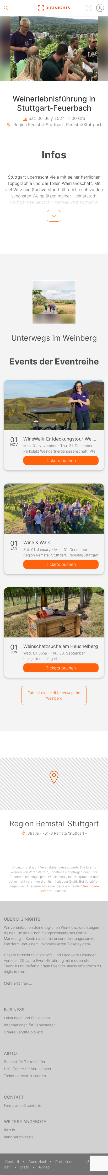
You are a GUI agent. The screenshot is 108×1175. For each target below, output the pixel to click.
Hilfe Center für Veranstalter (27, 1068)
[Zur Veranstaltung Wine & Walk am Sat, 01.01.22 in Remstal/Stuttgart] (54, 509)
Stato (25, 1167)
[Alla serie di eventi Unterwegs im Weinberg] (54, 302)
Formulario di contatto (22, 1105)
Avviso (44, 1167)
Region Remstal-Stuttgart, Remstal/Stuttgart (56, 124)
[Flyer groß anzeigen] (54, 48)
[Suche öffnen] (6, 8)
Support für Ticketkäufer (24, 1061)
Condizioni (37, 1161)
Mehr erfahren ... (18, 983)
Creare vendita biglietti (23, 1032)
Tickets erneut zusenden (25, 1076)
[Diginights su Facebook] (86, 1161)
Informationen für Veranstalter (29, 1025)
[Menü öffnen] (89, 8)
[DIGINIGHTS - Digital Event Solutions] (54, 8)
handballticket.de (19, 1137)
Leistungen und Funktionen (27, 1018)
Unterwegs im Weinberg (54, 337)
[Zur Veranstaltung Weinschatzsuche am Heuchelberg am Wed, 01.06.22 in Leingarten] (54, 612)
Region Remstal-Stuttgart (54, 823)
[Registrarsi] (100, 8)
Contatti (12, 1161)
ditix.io (9, 1130)
